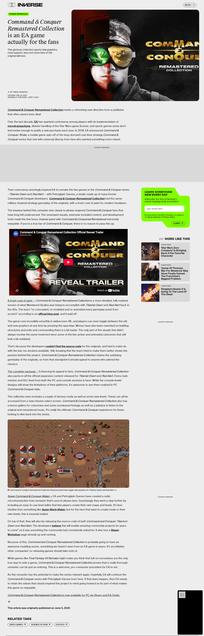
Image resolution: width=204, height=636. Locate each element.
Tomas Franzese (20, 92)
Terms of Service (154, 217)
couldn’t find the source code (63, 346)
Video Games (16, 624)
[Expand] (180, 592)
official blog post (48, 314)
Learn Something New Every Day (158, 193)
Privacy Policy (169, 217)
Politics (60, 624)
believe (56, 525)
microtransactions (19, 126)
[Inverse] (30, 5)
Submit (177, 223)
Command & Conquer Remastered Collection (35, 110)
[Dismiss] (199, 592)
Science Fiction (39, 624)
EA (36, 121)
